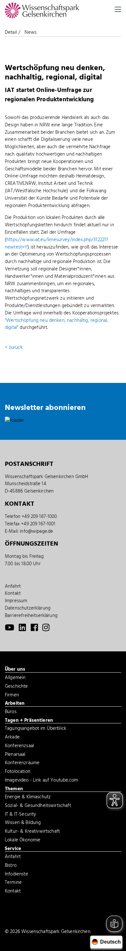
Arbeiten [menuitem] (15, 704)
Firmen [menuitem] (12, 696)
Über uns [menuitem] (15, 670)
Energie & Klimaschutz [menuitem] (28, 797)
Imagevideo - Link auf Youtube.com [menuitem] (41, 781)
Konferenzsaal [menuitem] (19, 746)
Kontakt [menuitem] (13, 593)
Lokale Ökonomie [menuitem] (22, 841)
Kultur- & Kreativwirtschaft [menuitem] (32, 832)
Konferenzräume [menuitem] (22, 763)
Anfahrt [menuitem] (13, 586)
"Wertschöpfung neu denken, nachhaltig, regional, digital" (56, 324)
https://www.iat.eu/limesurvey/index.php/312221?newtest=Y (56, 243)
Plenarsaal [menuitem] (15, 755)
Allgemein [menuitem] (15, 678)
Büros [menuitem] (10, 712)
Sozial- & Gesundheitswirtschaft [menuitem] (38, 806)
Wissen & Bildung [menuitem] (23, 823)
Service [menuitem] (13, 849)
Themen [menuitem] (14, 789)
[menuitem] (9, 629)
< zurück (14, 347)
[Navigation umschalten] (118, 9)
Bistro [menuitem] (10, 866)
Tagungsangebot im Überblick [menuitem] (35, 729)
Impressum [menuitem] (16, 601)
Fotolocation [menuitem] (17, 772)
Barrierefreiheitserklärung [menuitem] (31, 616)
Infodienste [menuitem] (16, 875)
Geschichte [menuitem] (16, 687)
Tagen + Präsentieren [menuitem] (29, 721)
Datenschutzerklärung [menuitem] (27, 608)
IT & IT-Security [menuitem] (20, 815)
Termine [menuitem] (13, 883)
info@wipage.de (36, 531)
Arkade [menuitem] (12, 738)
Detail (11, 32)
